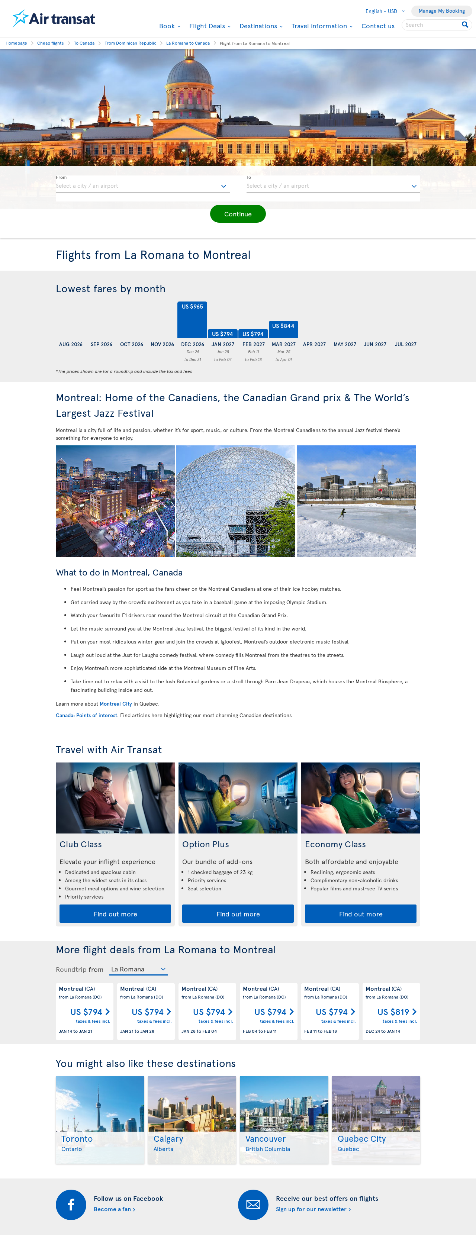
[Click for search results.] (465, 24)
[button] (238, 214)
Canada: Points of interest (86, 715)
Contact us (378, 25)
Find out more (115, 913)
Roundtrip (71, 969)
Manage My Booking (442, 10)
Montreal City (116, 703)
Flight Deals (206, 25)
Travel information (318, 25)
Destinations (257, 25)
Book (166, 25)
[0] (71, 320)
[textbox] (143, 184)
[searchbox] (437, 24)
